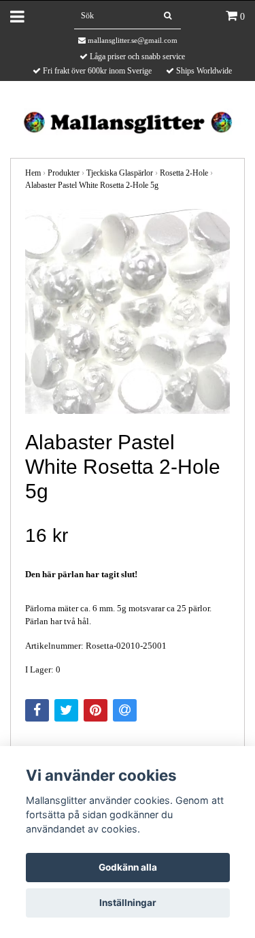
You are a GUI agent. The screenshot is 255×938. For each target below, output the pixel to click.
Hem (33, 173)
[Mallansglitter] (127, 121)
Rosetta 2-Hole (184, 173)
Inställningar (127, 902)
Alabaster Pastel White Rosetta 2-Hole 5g (91, 185)
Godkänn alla (128, 867)
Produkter (64, 173)
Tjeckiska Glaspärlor (119, 173)
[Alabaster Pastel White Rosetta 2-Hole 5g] (127, 311)
